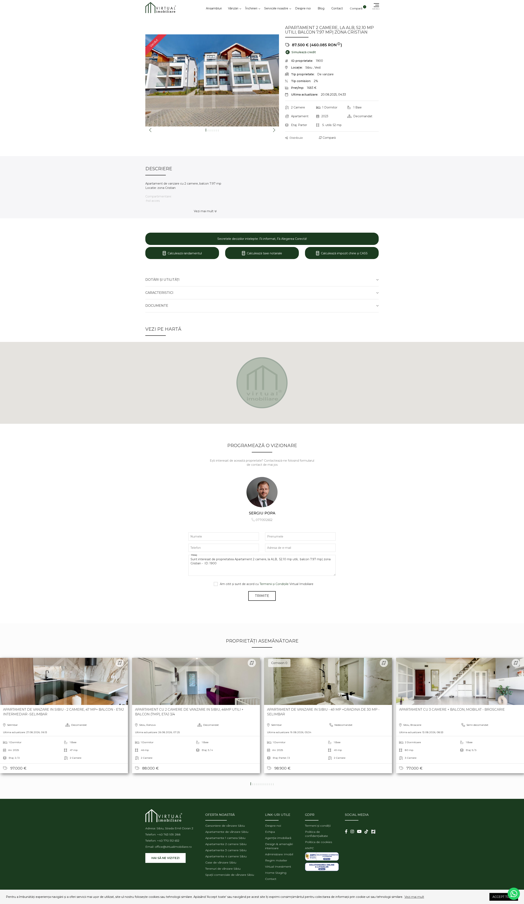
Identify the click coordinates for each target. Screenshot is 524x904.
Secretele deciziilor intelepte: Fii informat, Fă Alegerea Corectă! (262, 239)
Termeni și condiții (318, 825)
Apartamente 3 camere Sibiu (225, 850)
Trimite (262, 596)
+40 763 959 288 (169, 834)
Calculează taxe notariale (264, 253)
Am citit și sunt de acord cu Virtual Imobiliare (266, 584)
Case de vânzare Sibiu (220, 862)
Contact (337, 8)
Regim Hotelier (276, 860)
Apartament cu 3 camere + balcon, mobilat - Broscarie (452, 709)
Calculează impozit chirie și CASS (344, 253)
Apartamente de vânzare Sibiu (226, 832)
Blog (321, 8)
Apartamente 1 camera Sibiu (225, 838)
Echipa (270, 832)
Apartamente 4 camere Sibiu (226, 856)
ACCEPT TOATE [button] (503, 897)
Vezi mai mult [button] (414, 897)
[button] (480, 896)
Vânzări (233, 8)
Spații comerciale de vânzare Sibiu (229, 875)
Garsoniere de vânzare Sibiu (225, 825)
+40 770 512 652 (168, 840)
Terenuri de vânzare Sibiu (223, 868)
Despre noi (303, 8)
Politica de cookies (318, 842)
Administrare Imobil (279, 854)
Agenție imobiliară (278, 838)
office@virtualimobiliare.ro (173, 847)
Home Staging (275, 873)
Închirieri (251, 8)
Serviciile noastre (276, 8)
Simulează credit (301, 52)
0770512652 (264, 520)
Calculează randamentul (184, 253)
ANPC (309, 848)
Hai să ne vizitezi (165, 858)
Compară (329, 138)
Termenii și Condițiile (274, 584)
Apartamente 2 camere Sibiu (225, 844)
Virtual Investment (278, 866)
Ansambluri (214, 8)
